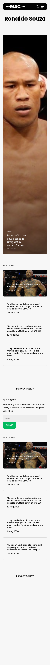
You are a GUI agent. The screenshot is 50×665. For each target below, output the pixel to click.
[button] (42, 6)
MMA (9, 231)
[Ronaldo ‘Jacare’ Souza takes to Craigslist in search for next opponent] (25, 144)
